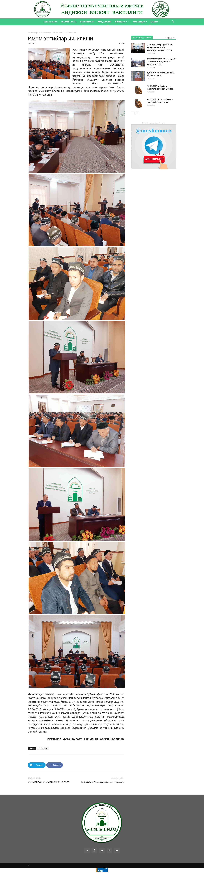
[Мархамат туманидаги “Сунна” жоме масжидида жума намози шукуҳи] (138, 62)
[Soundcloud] (102, 850)
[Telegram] (109, 850)
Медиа (154, 21)
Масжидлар (140, 21)
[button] (172, 22)
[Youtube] (117, 850)
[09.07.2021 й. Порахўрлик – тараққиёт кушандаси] (138, 103)
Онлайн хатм (68, 21)
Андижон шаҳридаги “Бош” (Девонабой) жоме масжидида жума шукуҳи (160, 47)
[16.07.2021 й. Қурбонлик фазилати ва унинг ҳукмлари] (138, 89)
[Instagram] (94, 850)
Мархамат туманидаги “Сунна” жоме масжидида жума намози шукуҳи (161, 61)
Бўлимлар (121, 21)
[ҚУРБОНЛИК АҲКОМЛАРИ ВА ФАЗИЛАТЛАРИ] (138, 76)
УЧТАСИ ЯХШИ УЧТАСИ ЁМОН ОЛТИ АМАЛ (48, 782)
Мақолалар (104, 21)
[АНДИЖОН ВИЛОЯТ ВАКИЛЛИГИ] (102, 9)
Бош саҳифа (50, 21)
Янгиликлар (87, 21)
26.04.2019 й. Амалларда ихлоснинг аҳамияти (102, 782)
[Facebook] (87, 850)
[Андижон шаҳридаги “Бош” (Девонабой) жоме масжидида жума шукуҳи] (138, 48)
